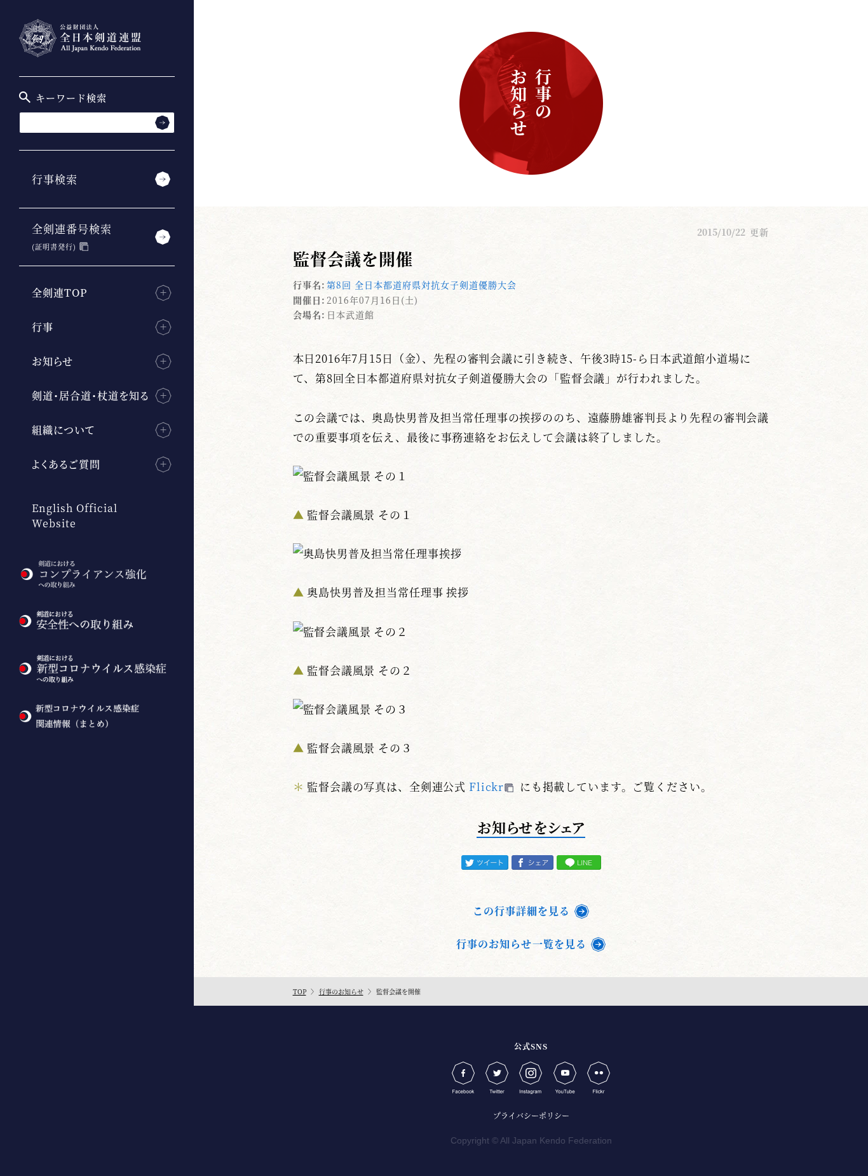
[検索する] (162, 122)
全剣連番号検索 (72, 236)
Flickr (486, 786)
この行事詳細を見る (521, 910)
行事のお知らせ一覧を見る (521, 943)
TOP (299, 991)
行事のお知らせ (341, 991)
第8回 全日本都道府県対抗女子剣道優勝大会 (422, 284)
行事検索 (55, 179)
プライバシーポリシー (531, 1115)
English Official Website (75, 516)
